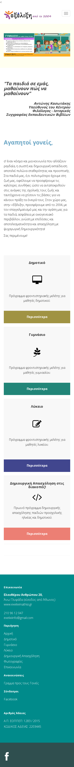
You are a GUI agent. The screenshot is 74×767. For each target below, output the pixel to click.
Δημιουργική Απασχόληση (21, 656)
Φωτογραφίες (13, 661)
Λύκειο (8, 650)
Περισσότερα (37, 317)
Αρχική (8, 633)
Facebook (10, 699)
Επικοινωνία (13, 587)
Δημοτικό (10, 639)
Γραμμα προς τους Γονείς (21, 683)
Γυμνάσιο (10, 645)
